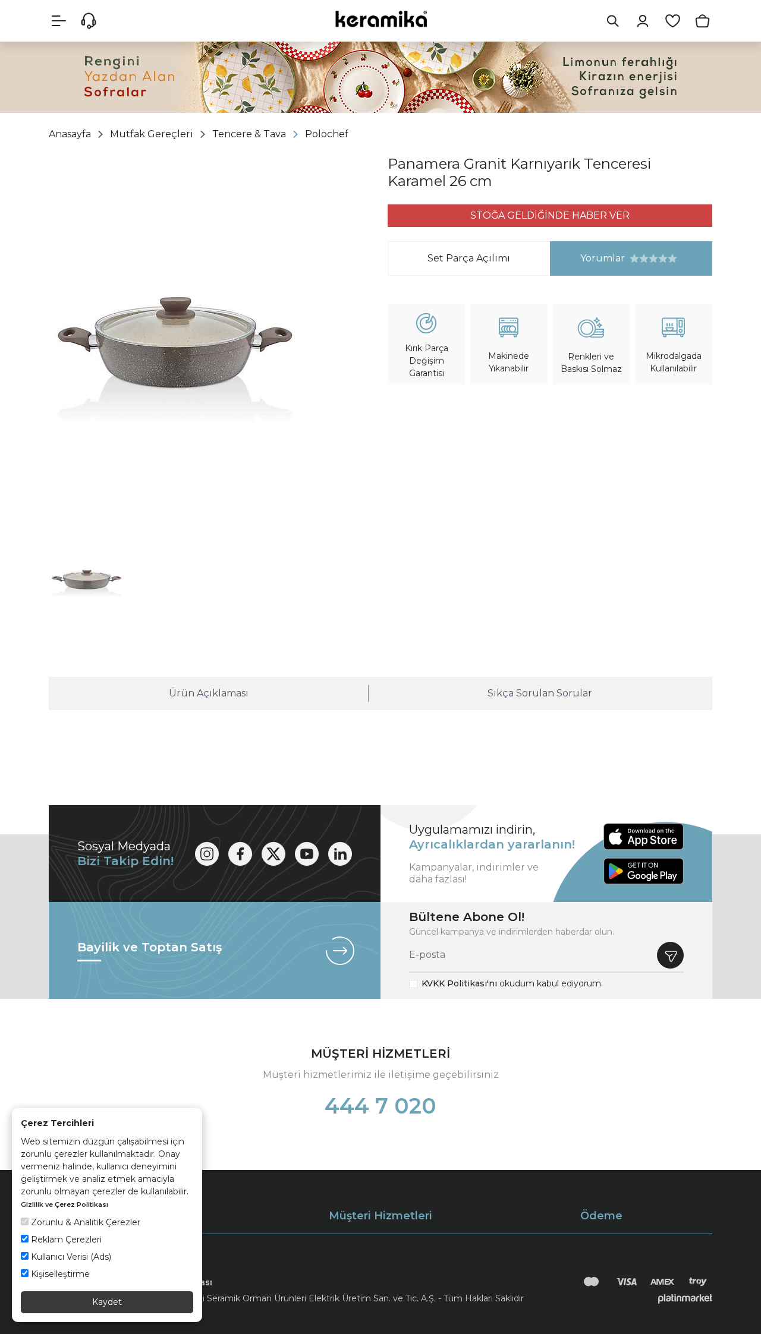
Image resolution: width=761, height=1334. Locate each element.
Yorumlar (587, 258)
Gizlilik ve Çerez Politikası (64, 1204)
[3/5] (644, 258)
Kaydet (107, 1302)
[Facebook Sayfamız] (240, 854)
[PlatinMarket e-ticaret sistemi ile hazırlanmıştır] (685, 1298)
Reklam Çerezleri (65, 1239)
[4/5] (649, 258)
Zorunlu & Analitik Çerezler (84, 1222)
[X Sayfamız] (273, 854)
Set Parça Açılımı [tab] (468, 258)
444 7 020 (380, 1106)
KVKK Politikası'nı (459, 983)
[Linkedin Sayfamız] (340, 854)
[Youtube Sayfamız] (307, 854)
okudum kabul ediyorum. (512, 983)
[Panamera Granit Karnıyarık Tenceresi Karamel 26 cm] (173, 343)
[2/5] (639, 258)
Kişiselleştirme (59, 1274)
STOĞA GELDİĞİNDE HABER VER (550, 215)
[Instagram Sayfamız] (207, 854)
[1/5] (634, 258)
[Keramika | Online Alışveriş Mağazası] (380, 19)
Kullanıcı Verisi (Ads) (70, 1256)
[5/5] (653, 258)
